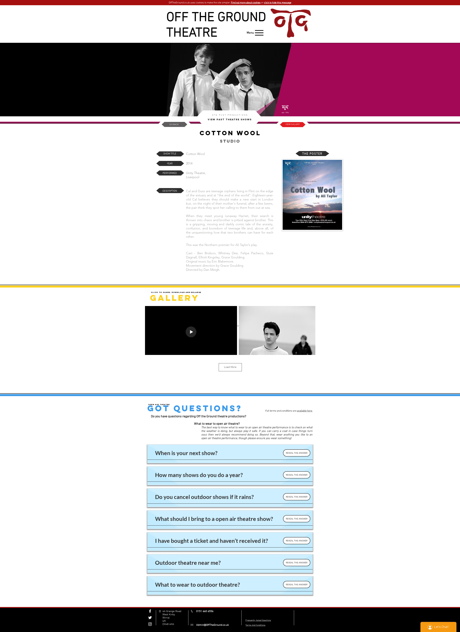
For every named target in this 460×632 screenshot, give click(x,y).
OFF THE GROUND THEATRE (216, 25)
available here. (304, 410)
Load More (230, 367)
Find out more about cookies (246, 2)
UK (164, 621)
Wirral (166, 617)
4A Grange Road (171, 611)
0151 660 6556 (204, 611)
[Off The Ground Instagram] (150, 624)
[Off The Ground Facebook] (150, 611)
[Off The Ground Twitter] (150, 617)
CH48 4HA (168, 624)
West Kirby (168, 614)
